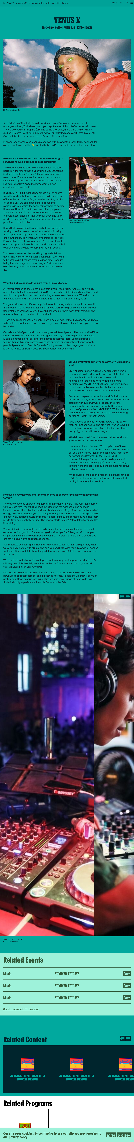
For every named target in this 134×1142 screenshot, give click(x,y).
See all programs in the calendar (21, 1009)
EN (116, 3)
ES (121, 3)
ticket (14, 136)
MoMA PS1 (9, 2)
